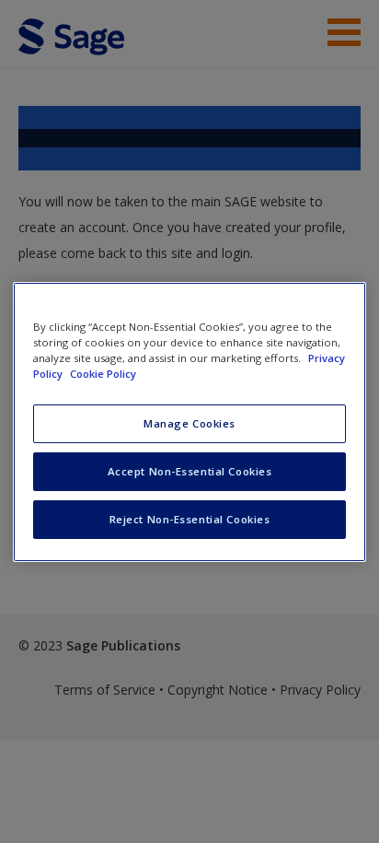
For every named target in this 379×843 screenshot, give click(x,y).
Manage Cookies (189, 423)
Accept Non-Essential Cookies (190, 471)
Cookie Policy (103, 374)
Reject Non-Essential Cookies (189, 519)
